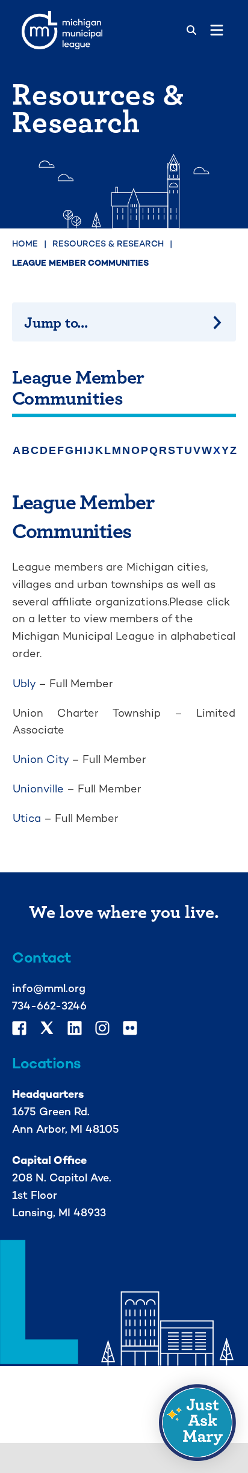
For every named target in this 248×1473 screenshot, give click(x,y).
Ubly (24, 683)
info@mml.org (48, 988)
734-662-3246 (49, 1005)
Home (25, 243)
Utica (27, 818)
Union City (41, 759)
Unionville (38, 788)
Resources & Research (108, 243)
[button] (197, 1422)
